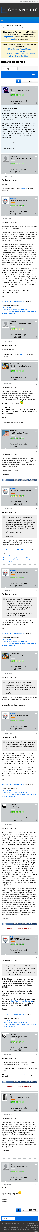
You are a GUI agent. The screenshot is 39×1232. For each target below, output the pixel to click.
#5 (36, 384)
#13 (36, 1055)
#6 (36, 451)
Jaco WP (13, 805)
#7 (36, 509)
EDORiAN (13, 431)
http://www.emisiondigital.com (22, 1001)
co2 (11, 88)
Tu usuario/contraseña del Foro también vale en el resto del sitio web (19, 54)
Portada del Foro (9, 25)
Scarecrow (13, 156)
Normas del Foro (19, 51)
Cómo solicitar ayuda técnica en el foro (16, 309)
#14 (36, 1115)
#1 (36, 108)
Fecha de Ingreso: (17, 101)
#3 (36, 219)
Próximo (32, 81)
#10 (36, 733)
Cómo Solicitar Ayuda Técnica (19, 49)
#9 (36, 674)
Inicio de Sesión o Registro (28, 1)
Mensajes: (14, 103)
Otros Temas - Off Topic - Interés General (15, 28)
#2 (36, 176)
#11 (36, 825)
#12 (36, 957)
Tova (11, 1095)
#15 (36, 1184)
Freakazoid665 (15, 364)
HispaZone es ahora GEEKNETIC (13, 301)
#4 (36, 342)
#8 (36, 590)
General (18, 25)
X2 (11, 1164)
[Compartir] (36, 103)
